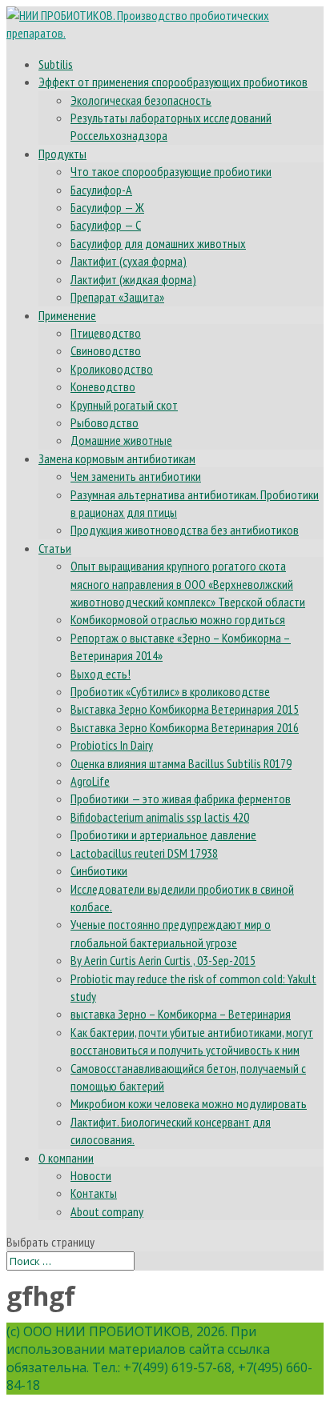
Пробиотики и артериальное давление (163, 835)
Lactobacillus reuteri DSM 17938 (144, 853)
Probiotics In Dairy (111, 745)
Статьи (54, 548)
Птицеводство (105, 333)
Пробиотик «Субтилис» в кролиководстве (170, 691)
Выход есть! (100, 674)
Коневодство (102, 386)
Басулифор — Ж (107, 207)
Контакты (93, 1193)
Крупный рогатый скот (124, 405)
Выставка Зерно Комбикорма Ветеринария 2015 (184, 709)
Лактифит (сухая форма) (128, 261)
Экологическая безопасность (140, 100)
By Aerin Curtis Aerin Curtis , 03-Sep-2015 (163, 960)
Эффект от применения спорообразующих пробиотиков (173, 82)
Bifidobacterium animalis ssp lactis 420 (159, 817)
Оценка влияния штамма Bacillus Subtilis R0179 (181, 763)
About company (106, 1211)
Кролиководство (111, 369)
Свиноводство (105, 350)
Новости (90, 1175)
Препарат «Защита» (117, 297)
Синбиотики (98, 871)
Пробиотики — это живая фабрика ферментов (180, 799)
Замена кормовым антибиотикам (116, 458)
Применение (67, 315)
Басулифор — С (105, 225)
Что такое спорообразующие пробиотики (171, 171)
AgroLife (90, 781)
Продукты (62, 154)
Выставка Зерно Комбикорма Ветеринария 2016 (184, 727)
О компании (66, 1158)
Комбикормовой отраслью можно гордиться (177, 619)
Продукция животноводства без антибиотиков (184, 530)
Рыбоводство (104, 422)
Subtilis (55, 64)
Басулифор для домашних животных (158, 243)
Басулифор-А (101, 190)
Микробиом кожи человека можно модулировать (188, 1103)
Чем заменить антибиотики (135, 476)
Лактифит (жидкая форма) (133, 279)
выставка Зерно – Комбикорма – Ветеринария (180, 1014)
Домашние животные (121, 440)
